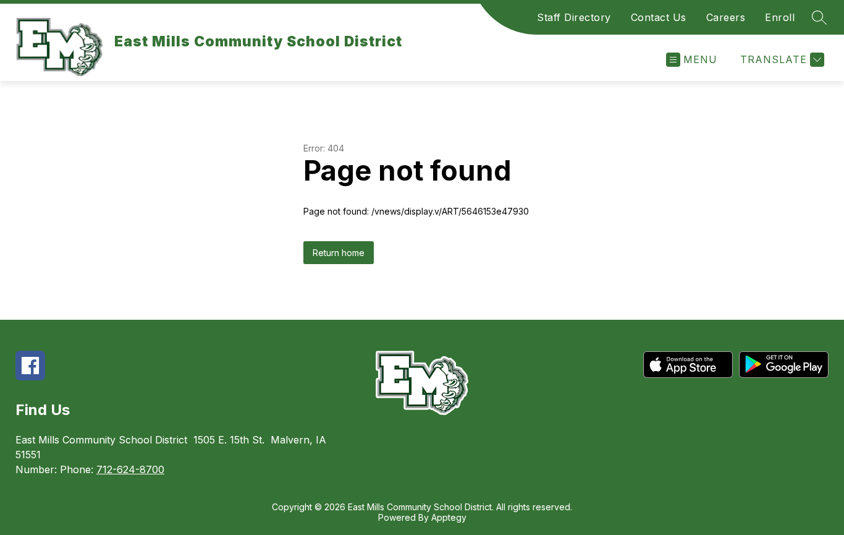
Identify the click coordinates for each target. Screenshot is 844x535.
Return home (339, 252)
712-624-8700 (130, 469)
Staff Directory (574, 17)
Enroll (780, 17)
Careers (726, 17)
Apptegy (448, 517)
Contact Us (658, 17)
